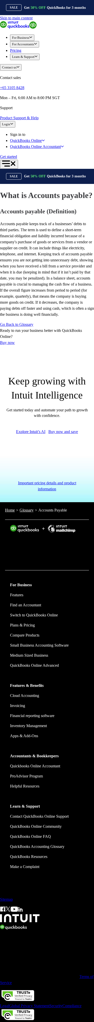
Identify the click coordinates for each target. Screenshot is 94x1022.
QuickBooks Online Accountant (35, 146)
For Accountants (23, 44)
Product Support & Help (19, 118)
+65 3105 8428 (12, 88)
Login (6, 124)
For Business (20, 38)
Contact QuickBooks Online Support (39, 816)
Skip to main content (16, 18)
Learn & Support (23, 57)
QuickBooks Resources (28, 856)
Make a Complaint (24, 866)
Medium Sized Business (29, 655)
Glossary (27, 510)
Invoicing (17, 705)
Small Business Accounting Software (39, 645)
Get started (8, 156)
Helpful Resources (24, 786)
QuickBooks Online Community (36, 826)
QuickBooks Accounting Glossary (37, 846)
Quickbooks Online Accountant (35, 766)
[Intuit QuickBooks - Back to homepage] (18, 27)
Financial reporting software (32, 716)
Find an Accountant (25, 605)
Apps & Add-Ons (24, 736)
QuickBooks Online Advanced (34, 665)
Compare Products (24, 635)
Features (16, 595)
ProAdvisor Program (26, 776)
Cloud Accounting (24, 695)
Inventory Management (28, 726)
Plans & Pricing (22, 625)
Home (10, 510)
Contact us (9, 67)
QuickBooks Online (26, 140)
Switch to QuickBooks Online (34, 615)
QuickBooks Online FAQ (30, 836)
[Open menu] (9, 164)
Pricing (15, 50)
